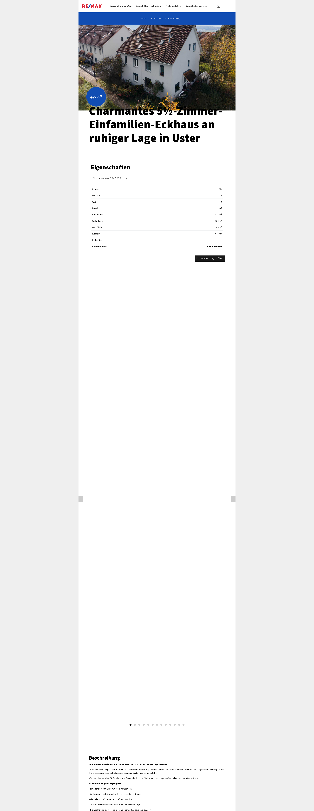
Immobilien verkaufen (148, 6)
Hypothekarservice (196, 6)
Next (233, 499)
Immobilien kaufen (121, 6)
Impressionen (157, 18)
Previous (80, 499)
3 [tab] (139, 725)
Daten (143, 18)
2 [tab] (135, 725)
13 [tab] (183, 725)
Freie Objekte (173, 6)
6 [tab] (153, 725)
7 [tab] (157, 725)
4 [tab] (144, 725)
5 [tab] (148, 725)
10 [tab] (170, 725)
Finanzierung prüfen (209, 258)
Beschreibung (174, 18)
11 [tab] (175, 725)
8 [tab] (161, 725)
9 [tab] (166, 725)
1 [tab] (130, 725)
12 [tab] (179, 725)
